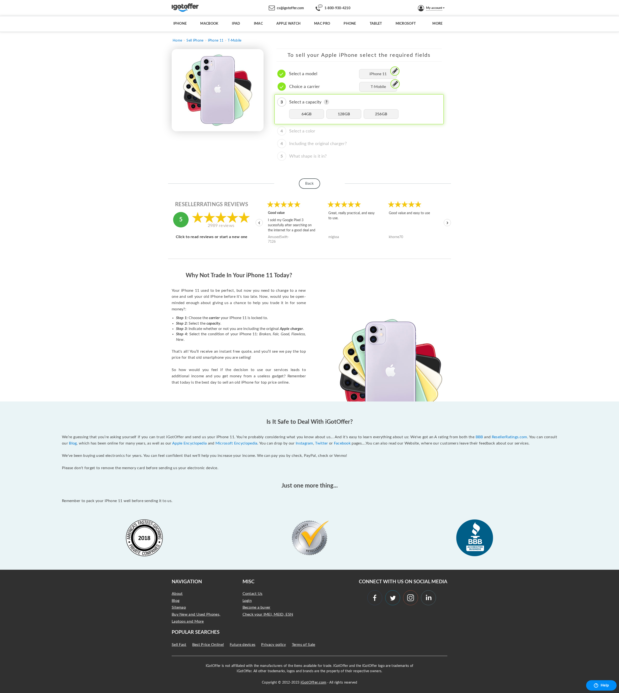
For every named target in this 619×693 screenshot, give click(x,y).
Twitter (321, 443)
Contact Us (253, 594)
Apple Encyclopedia (189, 443)
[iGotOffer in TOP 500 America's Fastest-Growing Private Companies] (144, 538)
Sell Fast (179, 645)
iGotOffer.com (313, 682)
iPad (236, 23)
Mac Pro (322, 23)
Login (247, 601)
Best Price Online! (208, 645)
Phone (350, 23)
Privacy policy (273, 645)
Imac (258, 23)
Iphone (180, 23)
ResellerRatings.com (509, 437)
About (177, 594)
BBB (479, 437)
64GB (306, 114)
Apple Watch (288, 23)
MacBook (209, 23)
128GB (344, 114)
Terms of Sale (303, 645)
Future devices (242, 645)
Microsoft (406, 23)
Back (309, 183)
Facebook (342, 443)
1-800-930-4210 (337, 8)
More (437, 23)
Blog (73, 443)
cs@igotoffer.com (290, 8)
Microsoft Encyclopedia (236, 443)
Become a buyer (257, 607)
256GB (381, 114)
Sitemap (179, 607)
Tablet (376, 23)
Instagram (304, 443)
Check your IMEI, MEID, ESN (268, 614)
